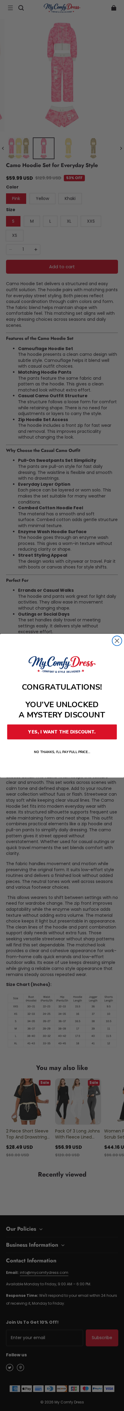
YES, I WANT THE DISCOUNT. (61, 732)
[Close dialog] (117, 641)
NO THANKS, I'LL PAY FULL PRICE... (62, 751)
